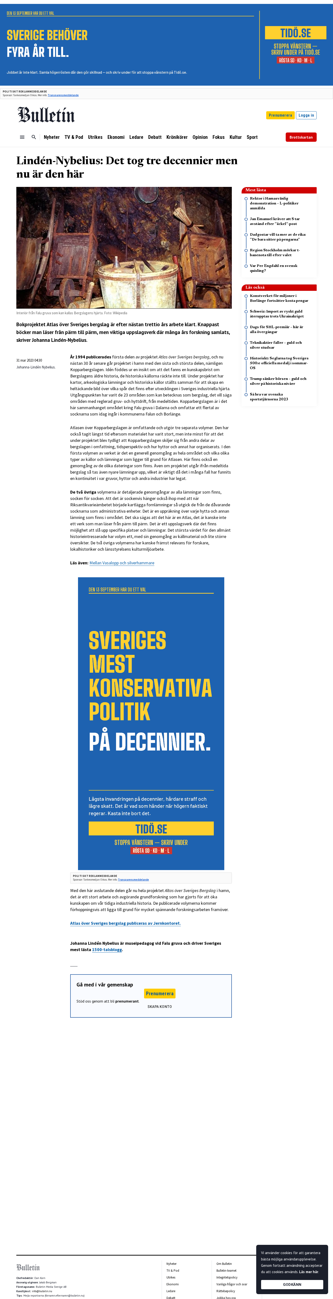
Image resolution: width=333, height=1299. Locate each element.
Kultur (236, 137)
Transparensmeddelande (63, 95)
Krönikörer (177, 137)
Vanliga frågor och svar (231, 1284)
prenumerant (127, 1001)
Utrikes (95, 137)
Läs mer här (308, 1271)
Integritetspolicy (226, 1277)
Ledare (136, 137)
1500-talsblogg (107, 949)
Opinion (200, 137)
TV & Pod (74, 137)
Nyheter (52, 137)
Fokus (219, 137)
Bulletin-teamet (226, 1271)
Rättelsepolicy (225, 1291)
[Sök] (34, 137)
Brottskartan (301, 137)
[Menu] (22, 137)
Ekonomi (116, 137)
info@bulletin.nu (42, 1291)
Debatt (155, 137)
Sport (252, 137)
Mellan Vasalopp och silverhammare (121, 563)
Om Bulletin (224, 1264)
